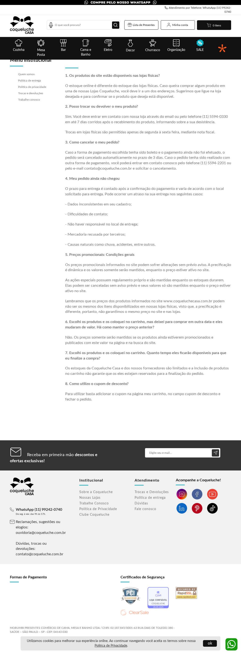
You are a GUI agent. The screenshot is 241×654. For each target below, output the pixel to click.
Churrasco (152, 50)
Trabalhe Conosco (94, 503)
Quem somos (26, 74)
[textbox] (83, 25)
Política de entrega (29, 80)
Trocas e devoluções (30, 93)
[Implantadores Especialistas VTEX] (220, 625)
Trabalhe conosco (29, 99)
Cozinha (18, 50)
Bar (63, 50)
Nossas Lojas (89, 497)
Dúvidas (141, 503)
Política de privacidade (32, 87)
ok (210, 643)
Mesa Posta (41, 53)
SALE (200, 50)
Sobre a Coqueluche (96, 492)
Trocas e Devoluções (152, 492)
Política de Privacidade (111, 645)
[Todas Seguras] (222, 48)
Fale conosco (145, 509)
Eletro (108, 50)
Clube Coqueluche (94, 514)
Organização (176, 50)
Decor (130, 50)
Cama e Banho (85, 52)
